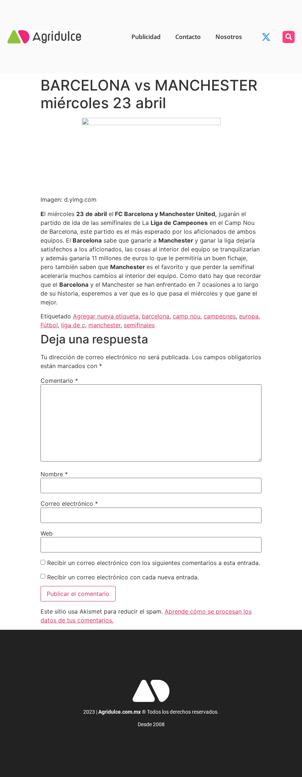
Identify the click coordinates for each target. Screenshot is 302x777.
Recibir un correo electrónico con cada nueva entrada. (123, 577)
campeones (220, 316)
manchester (104, 325)
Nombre (54, 474)
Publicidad (146, 37)
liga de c (73, 325)
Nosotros (228, 37)
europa (249, 316)
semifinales (139, 325)
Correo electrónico (69, 503)
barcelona (155, 316)
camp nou (186, 316)
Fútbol (49, 325)
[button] (288, 37)
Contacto (188, 37)
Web (47, 533)
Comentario (59, 381)
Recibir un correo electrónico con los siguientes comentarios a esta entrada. (153, 563)
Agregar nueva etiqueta (105, 316)
